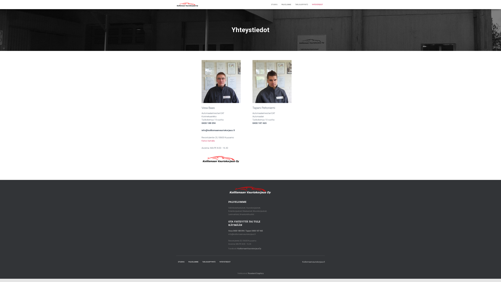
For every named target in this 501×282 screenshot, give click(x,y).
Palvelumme (286, 4)
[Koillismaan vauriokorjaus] (187, 4)
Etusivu (274, 4)
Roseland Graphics (256, 273)
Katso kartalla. (208, 140)
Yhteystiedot (317, 4)
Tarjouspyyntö (301, 4)
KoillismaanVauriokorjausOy (249, 249)
